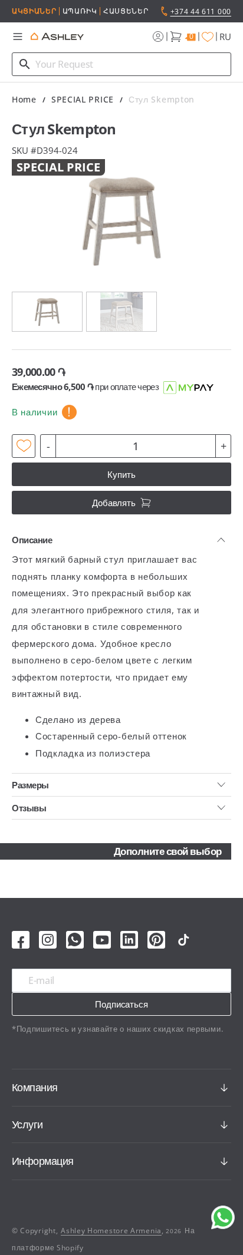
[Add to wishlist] (23, 446)
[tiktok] (183, 940)
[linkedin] (129, 940)
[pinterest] (156, 940)
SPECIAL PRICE (82, 99)
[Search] (25, 64)
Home (24, 99)
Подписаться (121, 1004)
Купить (121, 474)
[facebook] (20, 940)
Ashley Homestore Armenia (111, 1231)
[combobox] (121, 64)
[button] (18, 36)
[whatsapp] (75, 940)
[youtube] (102, 940)
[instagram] (48, 940)
